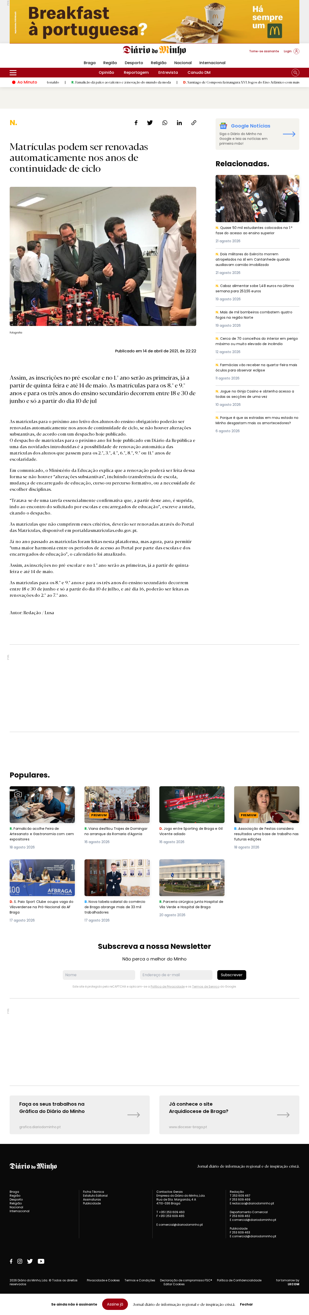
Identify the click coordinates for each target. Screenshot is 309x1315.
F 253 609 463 (240, 1232)
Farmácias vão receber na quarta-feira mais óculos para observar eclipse (254, 368)
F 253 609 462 (240, 1216)
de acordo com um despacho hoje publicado (81, 434)
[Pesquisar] (295, 72)
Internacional (212, 63)
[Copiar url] (193, 122)
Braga (90, 63)
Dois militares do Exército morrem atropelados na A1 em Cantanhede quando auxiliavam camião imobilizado (254, 260)
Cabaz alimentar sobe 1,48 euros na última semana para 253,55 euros (251, 289)
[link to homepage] (154, 51)
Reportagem (136, 72)
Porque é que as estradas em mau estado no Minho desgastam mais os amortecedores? (257, 423)
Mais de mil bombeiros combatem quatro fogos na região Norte (257, 315)
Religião (159, 63)
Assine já (115, 1304)
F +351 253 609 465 (170, 1216)
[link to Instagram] (19, 1261)
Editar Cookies (174, 1284)
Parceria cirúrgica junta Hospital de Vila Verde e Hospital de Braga (190, 868)
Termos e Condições (140, 1280)
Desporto (134, 63)
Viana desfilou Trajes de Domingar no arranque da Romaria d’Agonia (109, 794)
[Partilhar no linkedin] (179, 122)
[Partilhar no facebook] (136, 122)
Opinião (106, 72)
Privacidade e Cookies (103, 1280)
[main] (154, 626)
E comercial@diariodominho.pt (179, 1225)
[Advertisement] (154, 688)
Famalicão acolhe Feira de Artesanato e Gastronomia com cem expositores (41, 794)
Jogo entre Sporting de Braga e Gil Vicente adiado (190, 792)
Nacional (183, 63)
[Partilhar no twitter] (150, 122)
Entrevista (168, 72)
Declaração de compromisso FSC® (186, 1280)
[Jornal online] (35, 53)
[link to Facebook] (11, 1261)
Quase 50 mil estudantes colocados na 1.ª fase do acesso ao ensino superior (257, 180)
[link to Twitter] (30, 1261)
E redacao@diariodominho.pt (252, 1203)
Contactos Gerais (169, 1192)
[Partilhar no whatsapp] (164, 122)
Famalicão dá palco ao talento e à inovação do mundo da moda (85, 82)
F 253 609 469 (240, 1199)
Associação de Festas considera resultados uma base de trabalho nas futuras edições (266, 794)
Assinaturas (92, 1199)
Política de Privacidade (168, 986)
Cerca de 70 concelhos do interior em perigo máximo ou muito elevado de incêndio (252, 344)
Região (110, 63)
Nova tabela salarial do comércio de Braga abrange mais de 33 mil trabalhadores (113, 868)
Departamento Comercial (249, 1212)
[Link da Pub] (154, 21)
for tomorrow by (287, 1282)
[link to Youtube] (41, 1261)
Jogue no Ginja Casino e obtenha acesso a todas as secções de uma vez (256, 394)
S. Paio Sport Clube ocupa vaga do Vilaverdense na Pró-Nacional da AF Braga (42, 868)
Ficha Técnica (93, 1192)
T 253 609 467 (240, 1196)
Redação (237, 1192)
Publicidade (92, 1203)
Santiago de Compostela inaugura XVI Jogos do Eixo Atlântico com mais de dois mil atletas (219, 82)
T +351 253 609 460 (170, 1212)
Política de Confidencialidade (239, 1280)
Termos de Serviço (205, 986)
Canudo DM (199, 72)
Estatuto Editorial (95, 1196)
